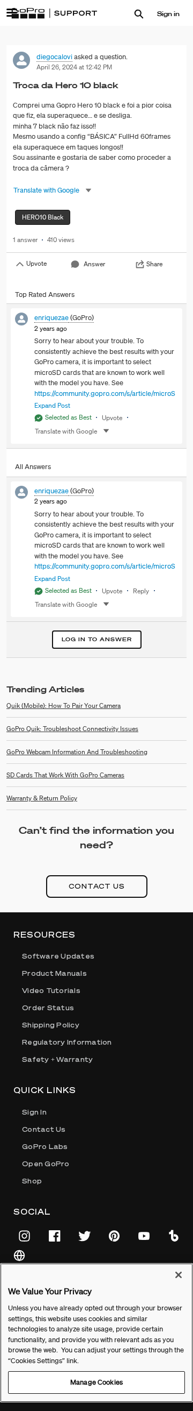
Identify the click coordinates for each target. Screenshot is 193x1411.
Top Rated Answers (45, 294)
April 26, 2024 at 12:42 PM (74, 67)
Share (154, 263)
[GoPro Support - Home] (54, 13)
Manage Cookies (96, 1382)
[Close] (178, 1275)
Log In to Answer (97, 639)
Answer (94, 263)
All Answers (33, 466)
